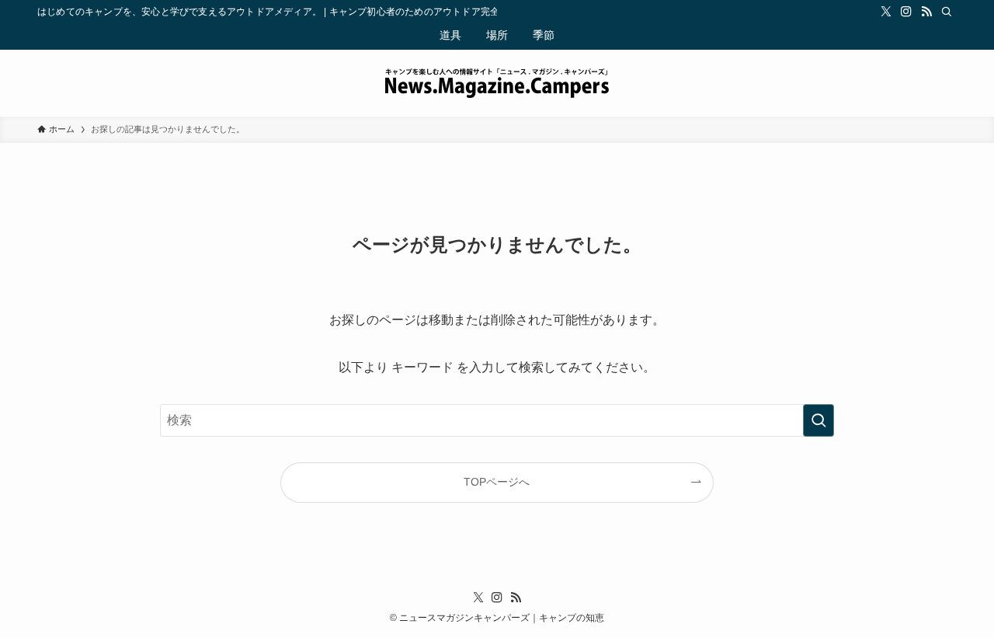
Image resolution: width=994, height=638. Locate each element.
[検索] (947, 11)
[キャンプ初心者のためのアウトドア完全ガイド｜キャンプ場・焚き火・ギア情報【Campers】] (497, 83)
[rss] (926, 11)
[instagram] (906, 11)
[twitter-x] (886, 11)
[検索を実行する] (818, 420)
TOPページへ (497, 482)
